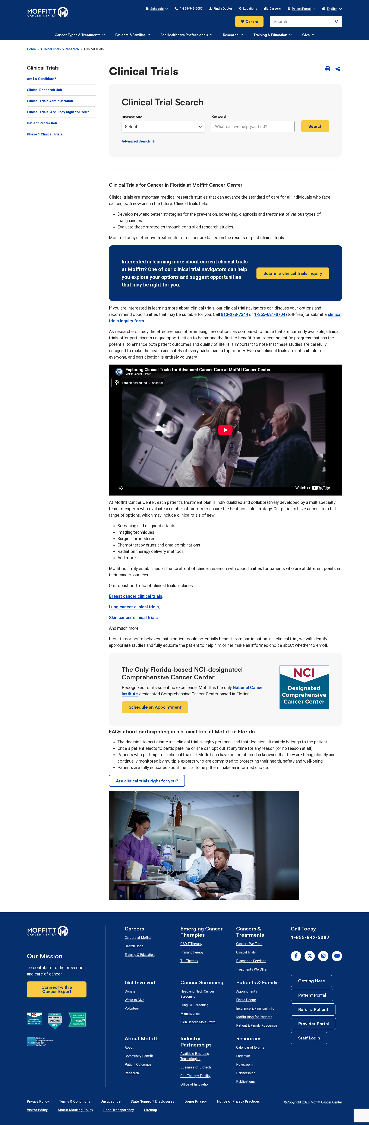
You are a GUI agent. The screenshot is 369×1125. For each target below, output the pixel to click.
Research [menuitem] (231, 35)
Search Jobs (134, 946)
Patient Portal (312, 995)
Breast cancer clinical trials (135, 596)
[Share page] (337, 69)
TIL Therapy (189, 961)
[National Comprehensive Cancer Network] (40, 1042)
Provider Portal (313, 1023)
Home (31, 49)
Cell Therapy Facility (195, 1076)
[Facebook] (296, 956)
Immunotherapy (192, 952)
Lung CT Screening (194, 1005)
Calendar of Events (250, 1047)
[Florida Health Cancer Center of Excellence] (55, 1022)
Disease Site (132, 117)
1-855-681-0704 (269, 314)
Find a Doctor (246, 1000)
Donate (252, 21)
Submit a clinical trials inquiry (293, 273)
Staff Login (309, 1038)
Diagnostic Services (251, 961)
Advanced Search (136, 141)
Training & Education (140, 955)
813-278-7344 (234, 314)
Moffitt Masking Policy (75, 1110)
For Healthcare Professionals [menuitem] (184, 35)
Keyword (219, 117)
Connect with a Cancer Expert (56, 989)
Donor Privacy (195, 1101)
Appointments (246, 991)
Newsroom (244, 1064)
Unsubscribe (110, 1101)
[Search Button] (337, 21)
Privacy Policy (38, 1101)
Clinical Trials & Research (60, 49)
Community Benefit (139, 1056)
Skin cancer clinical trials (133, 617)
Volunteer (132, 1008)
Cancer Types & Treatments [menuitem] (77, 35)
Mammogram (190, 1014)
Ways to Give (134, 1000)
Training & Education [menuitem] (270, 35)
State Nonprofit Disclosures (152, 1101)
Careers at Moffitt (138, 938)
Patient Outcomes (138, 1064)
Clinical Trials (246, 952)
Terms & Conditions (74, 1101)
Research (132, 1073)
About (129, 1047)
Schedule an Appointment (155, 707)
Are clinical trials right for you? (147, 780)
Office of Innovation (194, 1084)
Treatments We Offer (252, 969)
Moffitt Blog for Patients (254, 1017)
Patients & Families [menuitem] (130, 35)
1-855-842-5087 (310, 937)
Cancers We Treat (249, 944)
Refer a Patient (313, 1009)
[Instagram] (323, 956)
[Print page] (327, 69)
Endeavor (243, 1056)
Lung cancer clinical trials (134, 606)
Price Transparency (118, 1110)
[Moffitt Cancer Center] (48, 12)
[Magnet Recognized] (77, 1022)
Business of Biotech (195, 1067)
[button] (157, 8)
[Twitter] (310, 956)
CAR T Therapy (191, 944)
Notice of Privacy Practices (238, 1101)
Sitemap (150, 1110)
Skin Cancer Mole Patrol (198, 1022)
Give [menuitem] (306, 35)
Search (315, 126)
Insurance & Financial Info (255, 1008)
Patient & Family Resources (257, 1025)
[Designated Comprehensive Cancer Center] (34, 1022)
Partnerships (245, 1073)
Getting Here (311, 980)
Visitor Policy (37, 1110)
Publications (245, 1082)
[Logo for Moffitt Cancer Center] (56, 932)
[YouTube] (337, 956)
